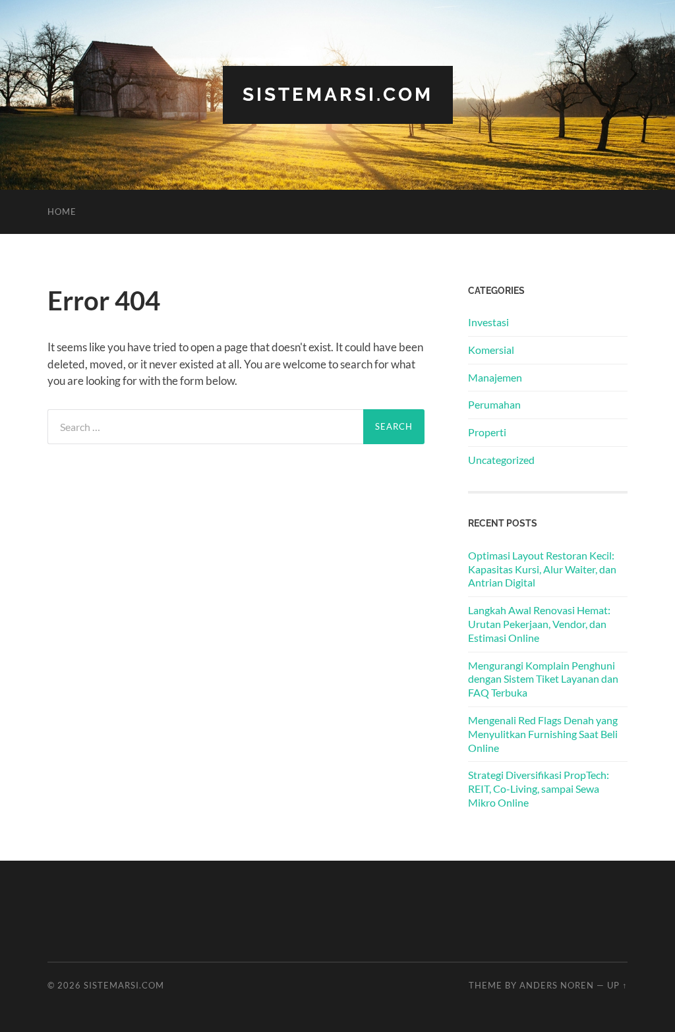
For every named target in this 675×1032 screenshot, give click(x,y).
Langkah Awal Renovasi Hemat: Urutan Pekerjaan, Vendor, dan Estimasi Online (539, 624)
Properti (487, 432)
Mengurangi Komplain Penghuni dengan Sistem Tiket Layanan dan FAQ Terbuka (543, 679)
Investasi (488, 322)
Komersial (491, 349)
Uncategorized (501, 459)
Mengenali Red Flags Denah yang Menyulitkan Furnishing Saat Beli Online (543, 734)
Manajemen (495, 377)
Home (61, 211)
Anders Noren (556, 985)
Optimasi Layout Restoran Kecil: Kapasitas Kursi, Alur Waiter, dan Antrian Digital (542, 569)
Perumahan (494, 404)
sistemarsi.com (338, 94)
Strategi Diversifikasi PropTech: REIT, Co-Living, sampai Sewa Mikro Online (538, 788)
